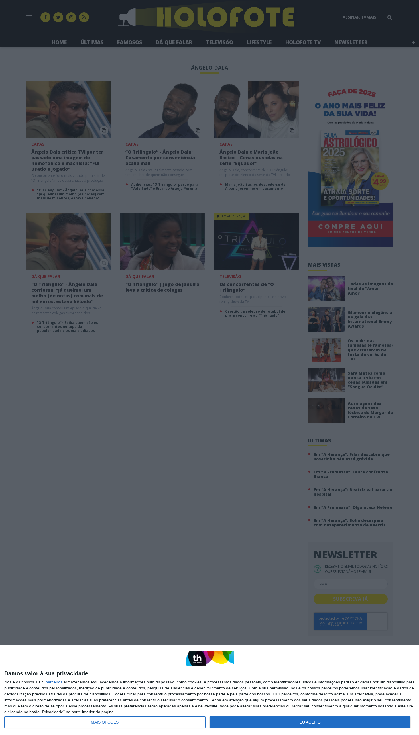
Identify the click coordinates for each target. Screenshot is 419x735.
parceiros (54, 682)
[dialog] (209, 690)
